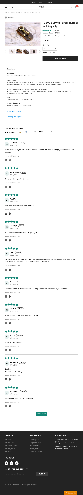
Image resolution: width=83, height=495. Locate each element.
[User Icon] (71, 7)
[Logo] (41, 6)
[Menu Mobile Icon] (6, 7)
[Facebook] (6, 463)
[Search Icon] (12, 7)
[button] (47, 31)
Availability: (47, 36)
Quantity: (46, 45)
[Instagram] (11, 463)
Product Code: (48, 33)
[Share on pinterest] (10, 160)
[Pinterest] (17, 463)
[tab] (41, 68)
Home (7, 12)
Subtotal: (46, 53)
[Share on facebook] (6, 160)
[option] (22, 34)
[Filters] (35, 132)
